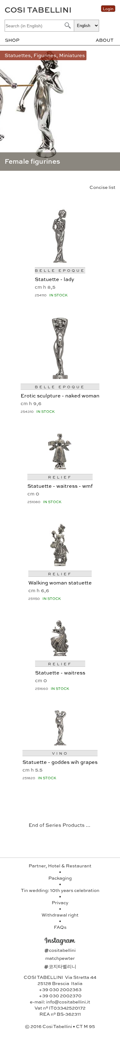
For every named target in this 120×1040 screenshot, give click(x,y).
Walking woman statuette (60, 582)
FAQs (60, 927)
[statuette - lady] (60, 260)
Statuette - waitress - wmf (60, 485)
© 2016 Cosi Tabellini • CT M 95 (60, 1026)
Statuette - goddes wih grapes (60, 761)
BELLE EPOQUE (60, 270)
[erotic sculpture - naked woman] (60, 377)
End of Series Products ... (59, 824)
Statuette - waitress (60, 672)
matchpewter (60, 958)
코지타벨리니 (60, 966)
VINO (60, 753)
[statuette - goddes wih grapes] (60, 743)
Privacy (60, 902)
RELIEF (60, 477)
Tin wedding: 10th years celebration (60, 890)
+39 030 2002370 (60, 995)
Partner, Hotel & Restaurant (60, 865)
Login (108, 8)
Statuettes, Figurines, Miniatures (45, 55)
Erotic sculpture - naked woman (60, 395)
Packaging (60, 877)
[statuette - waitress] (60, 654)
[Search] (67, 25)
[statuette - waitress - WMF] (60, 467)
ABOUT (105, 40)
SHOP (12, 40)
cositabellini (60, 950)
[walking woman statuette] (60, 564)
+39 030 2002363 (60, 989)
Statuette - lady (54, 279)
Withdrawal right (60, 914)
